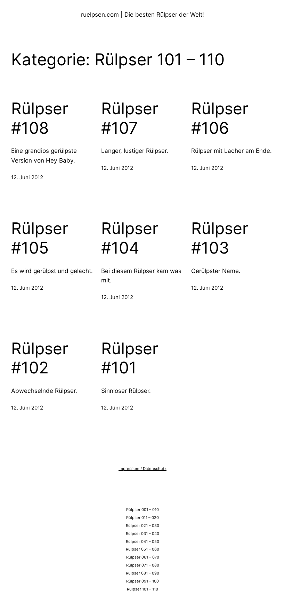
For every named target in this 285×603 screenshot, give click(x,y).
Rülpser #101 (129, 358)
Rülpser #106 (219, 118)
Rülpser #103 (219, 238)
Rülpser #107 (129, 118)
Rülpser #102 (39, 358)
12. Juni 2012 (27, 177)
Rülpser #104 (129, 238)
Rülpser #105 (39, 238)
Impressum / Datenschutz (142, 468)
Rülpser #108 (39, 118)
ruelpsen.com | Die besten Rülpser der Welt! (142, 14)
